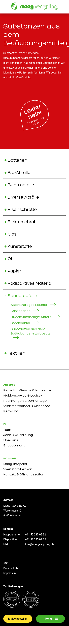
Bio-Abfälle (19, 172)
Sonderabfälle (22, 295)
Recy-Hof (10, 411)
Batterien (17, 160)
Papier (14, 271)
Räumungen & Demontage (25, 401)
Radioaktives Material (30, 283)
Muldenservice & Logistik (22, 395)
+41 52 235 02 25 (35, 539)
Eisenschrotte (22, 209)
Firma (7, 424)
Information (11, 458)
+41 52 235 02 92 (35, 534)
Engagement (14, 445)
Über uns (10, 440)
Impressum (10, 573)
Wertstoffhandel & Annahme (26, 406)
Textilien (16, 353)
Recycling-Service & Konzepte (27, 390)
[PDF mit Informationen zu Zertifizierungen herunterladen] (21, 606)
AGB (6, 563)
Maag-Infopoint (15, 464)
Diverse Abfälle (23, 197)
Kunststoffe (20, 246)
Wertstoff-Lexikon (17, 469)
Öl (10, 258)
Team (8, 430)
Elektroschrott (22, 221)
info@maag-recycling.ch (39, 544)
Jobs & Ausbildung (18, 435)
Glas (12, 234)
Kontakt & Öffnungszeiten (23, 474)
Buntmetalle (21, 184)
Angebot (9, 384)
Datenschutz (10, 568)
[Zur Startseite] (34, 6)
